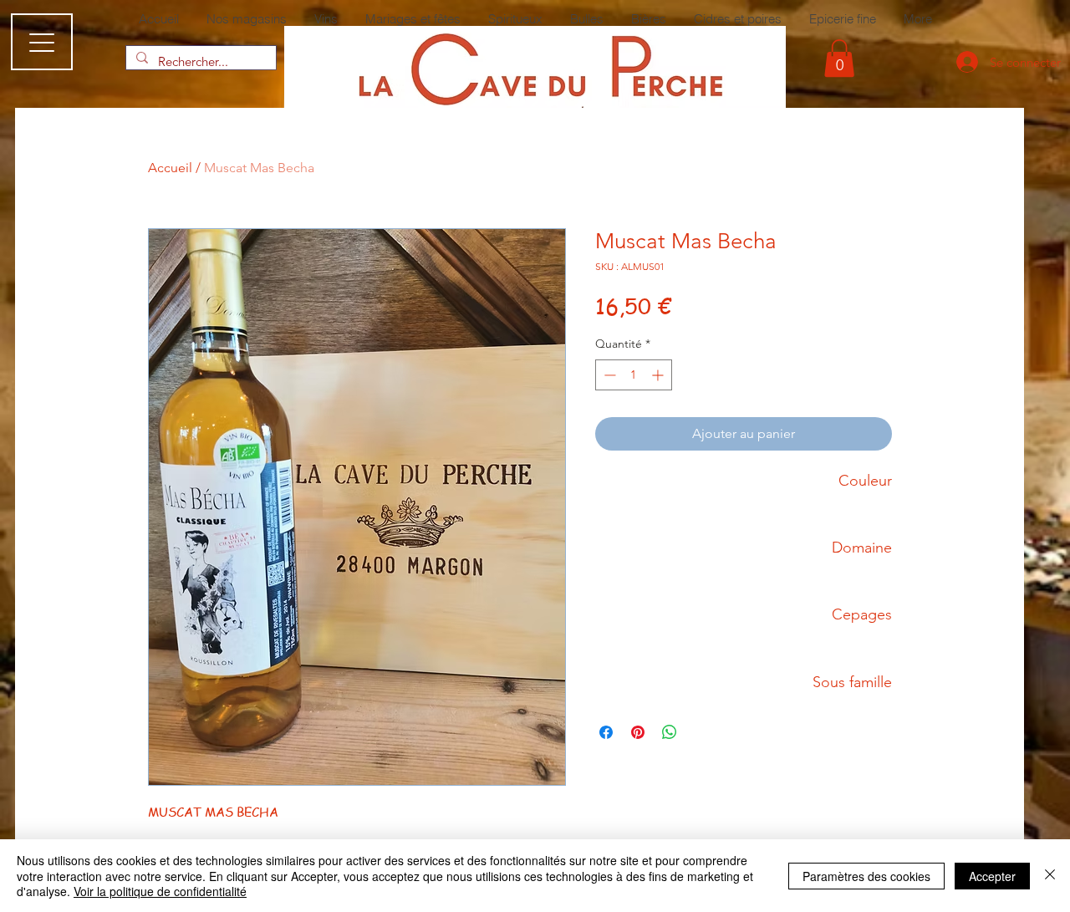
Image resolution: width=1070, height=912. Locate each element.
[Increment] (659, 375)
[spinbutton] (634, 375)
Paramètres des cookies (866, 876)
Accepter (992, 876)
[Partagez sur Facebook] (606, 732)
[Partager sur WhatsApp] (670, 732)
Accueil (170, 168)
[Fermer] (1050, 876)
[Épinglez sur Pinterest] (638, 732)
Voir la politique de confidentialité (160, 891)
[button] (839, 58)
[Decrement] (608, 375)
